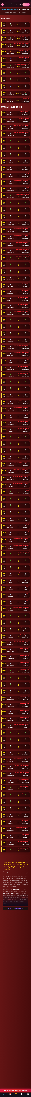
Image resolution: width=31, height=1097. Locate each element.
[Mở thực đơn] (20, 4)
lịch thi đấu (25, 897)
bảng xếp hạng (12, 899)
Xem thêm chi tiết (14, 908)
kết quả (5, 899)
